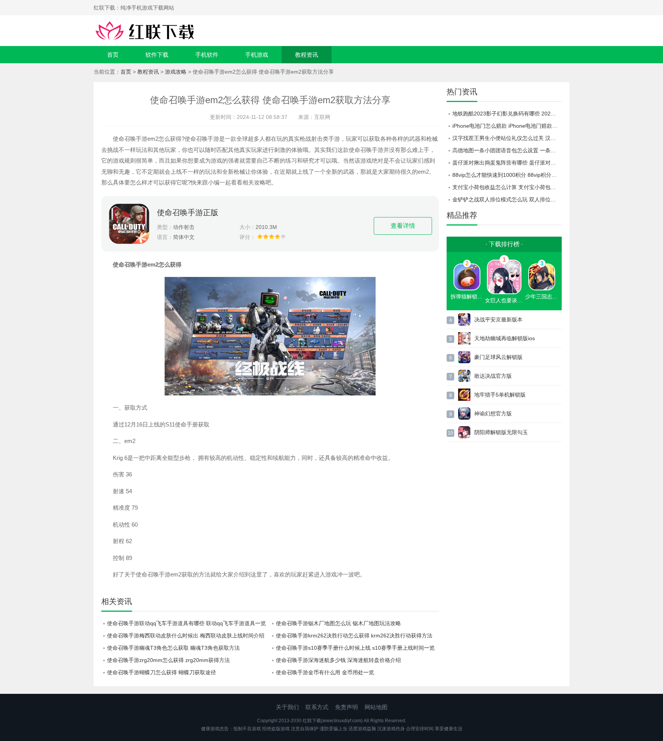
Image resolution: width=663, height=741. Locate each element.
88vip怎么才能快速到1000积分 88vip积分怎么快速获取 (507, 175)
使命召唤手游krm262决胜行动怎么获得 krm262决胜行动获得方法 (354, 635)
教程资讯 (306, 54)
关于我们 (287, 707)
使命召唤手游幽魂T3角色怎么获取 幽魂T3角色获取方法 (173, 648)
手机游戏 (256, 54)
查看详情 (403, 225)
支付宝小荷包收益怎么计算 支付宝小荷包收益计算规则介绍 (507, 187)
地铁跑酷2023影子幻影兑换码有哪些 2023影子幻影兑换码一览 (507, 113)
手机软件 (206, 54)
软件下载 (156, 54)
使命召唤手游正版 (187, 212)
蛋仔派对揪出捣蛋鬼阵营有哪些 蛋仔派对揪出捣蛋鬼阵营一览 (507, 163)
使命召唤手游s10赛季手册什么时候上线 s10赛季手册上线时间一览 (355, 648)
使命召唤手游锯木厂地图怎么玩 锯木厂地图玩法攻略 (338, 623)
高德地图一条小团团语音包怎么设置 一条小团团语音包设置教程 (507, 150)
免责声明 (346, 707)
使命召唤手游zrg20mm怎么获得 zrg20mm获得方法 (168, 660)
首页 (113, 54)
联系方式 (316, 707)
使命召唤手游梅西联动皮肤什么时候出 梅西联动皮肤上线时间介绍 (185, 635)
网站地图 (376, 707)
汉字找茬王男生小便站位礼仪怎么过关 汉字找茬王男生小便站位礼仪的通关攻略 (507, 138)
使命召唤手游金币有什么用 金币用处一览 (325, 672)
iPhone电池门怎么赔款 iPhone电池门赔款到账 (507, 126)
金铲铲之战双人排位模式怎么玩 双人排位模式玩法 (507, 199)
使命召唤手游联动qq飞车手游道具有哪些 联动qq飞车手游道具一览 (186, 623)
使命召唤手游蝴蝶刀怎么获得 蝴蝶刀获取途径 (161, 672)
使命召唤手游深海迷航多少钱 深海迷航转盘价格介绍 (338, 660)
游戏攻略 (175, 72)
